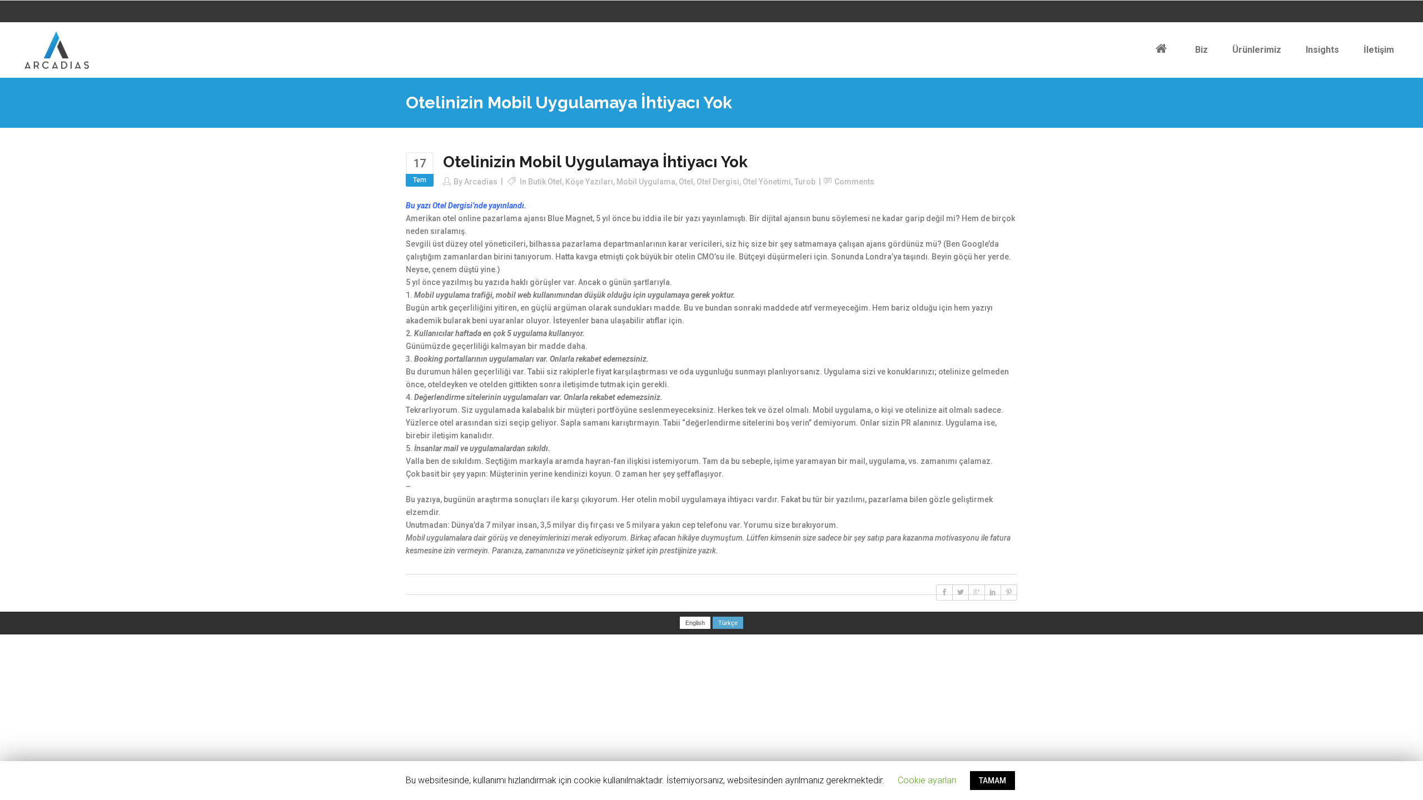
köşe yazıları (589, 181)
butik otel (545, 181)
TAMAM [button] (992, 780)
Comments (854, 181)
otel (686, 181)
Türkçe (728, 622)
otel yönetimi (767, 181)
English (695, 622)
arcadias (480, 181)
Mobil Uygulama (645, 181)
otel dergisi (717, 181)
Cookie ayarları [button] (927, 780)
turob (804, 181)
